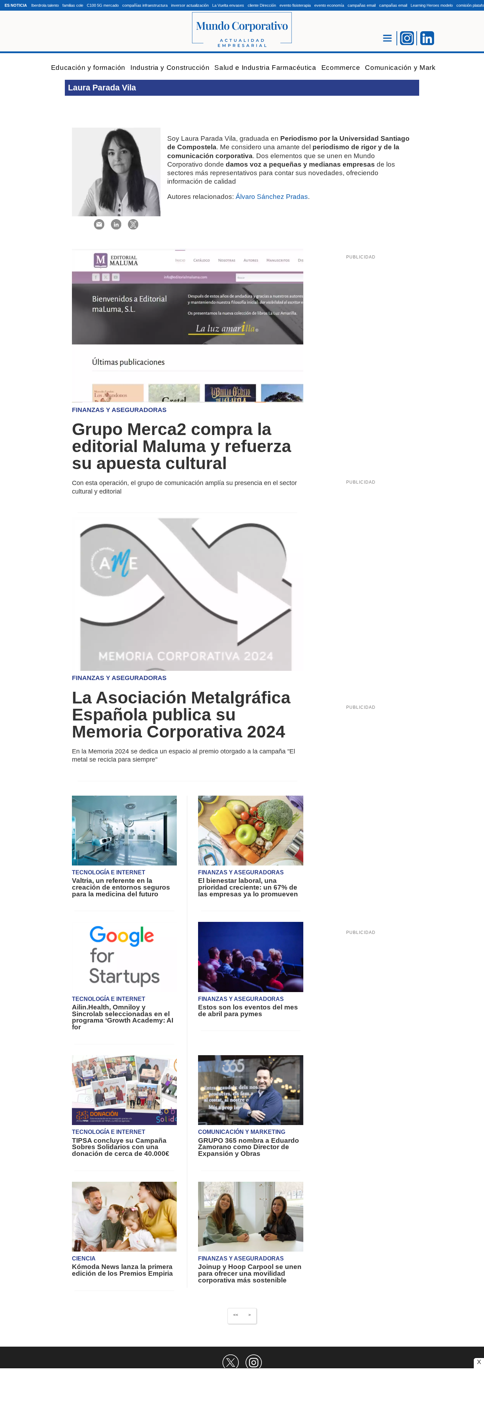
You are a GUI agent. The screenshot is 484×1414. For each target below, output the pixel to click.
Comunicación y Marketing (408, 67)
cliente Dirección (262, 5)
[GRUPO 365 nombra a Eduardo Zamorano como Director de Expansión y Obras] (250, 1089)
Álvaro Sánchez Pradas (272, 196)
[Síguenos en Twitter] (231, 1362)
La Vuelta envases (228, 5)
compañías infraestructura (145, 5)
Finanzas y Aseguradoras (119, 409)
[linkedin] (116, 224)
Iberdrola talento (45, 5)
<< (235, 1315)
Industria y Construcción (169, 67)
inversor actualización (190, 5)
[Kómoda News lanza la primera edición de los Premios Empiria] (124, 1216)
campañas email (362, 5)
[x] (133, 224)
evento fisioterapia (295, 5)
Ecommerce (340, 67)
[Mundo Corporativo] (242, 30)
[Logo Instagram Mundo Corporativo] (407, 37)
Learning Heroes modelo (432, 5)
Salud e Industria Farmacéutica (265, 67)
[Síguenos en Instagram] (254, 1362)
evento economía (329, 5)
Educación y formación (88, 67)
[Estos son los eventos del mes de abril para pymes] (250, 956)
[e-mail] (99, 224)
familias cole (72, 5)
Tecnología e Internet (108, 872)
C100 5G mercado (103, 5)
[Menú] (387, 37)
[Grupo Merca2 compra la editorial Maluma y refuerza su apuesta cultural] (187, 325)
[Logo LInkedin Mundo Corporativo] (427, 37)
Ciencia (84, 1259)
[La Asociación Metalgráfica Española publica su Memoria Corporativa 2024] (187, 593)
